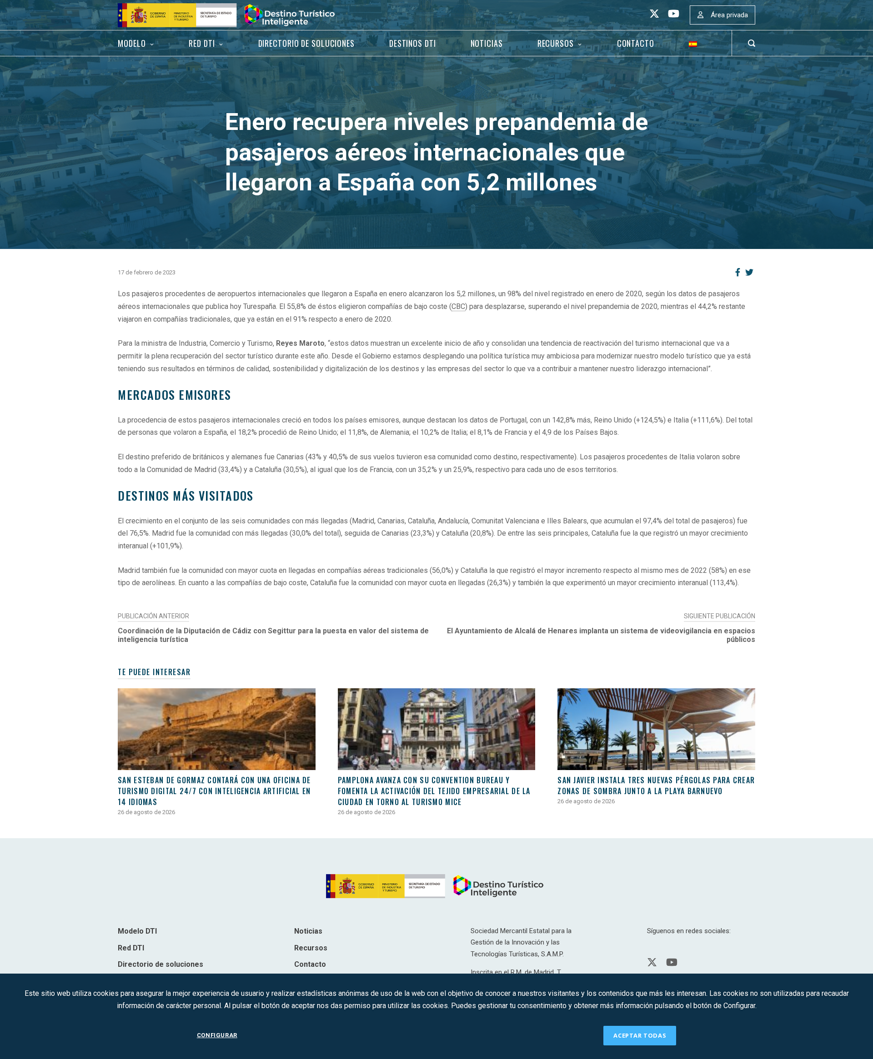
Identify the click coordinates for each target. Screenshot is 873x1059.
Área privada (729, 15)
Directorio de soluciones (306, 43)
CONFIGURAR (217, 1035)
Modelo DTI (137, 931)
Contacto (635, 43)
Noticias (487, 43)
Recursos (555, 43)
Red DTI (202, 43)
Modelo (132, 43)
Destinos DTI (412, 43)
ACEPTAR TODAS (639, 1035)
